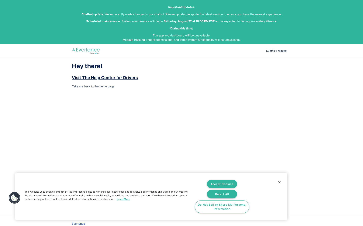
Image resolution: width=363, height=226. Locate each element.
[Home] (86, 50)
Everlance (78, 223)
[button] (15, 198)
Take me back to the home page (93, 86)
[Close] (279, 182)
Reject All (222, 194)
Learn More (123, 199)
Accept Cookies (222, 184)
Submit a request (276, 50)
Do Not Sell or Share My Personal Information (222, 207)
